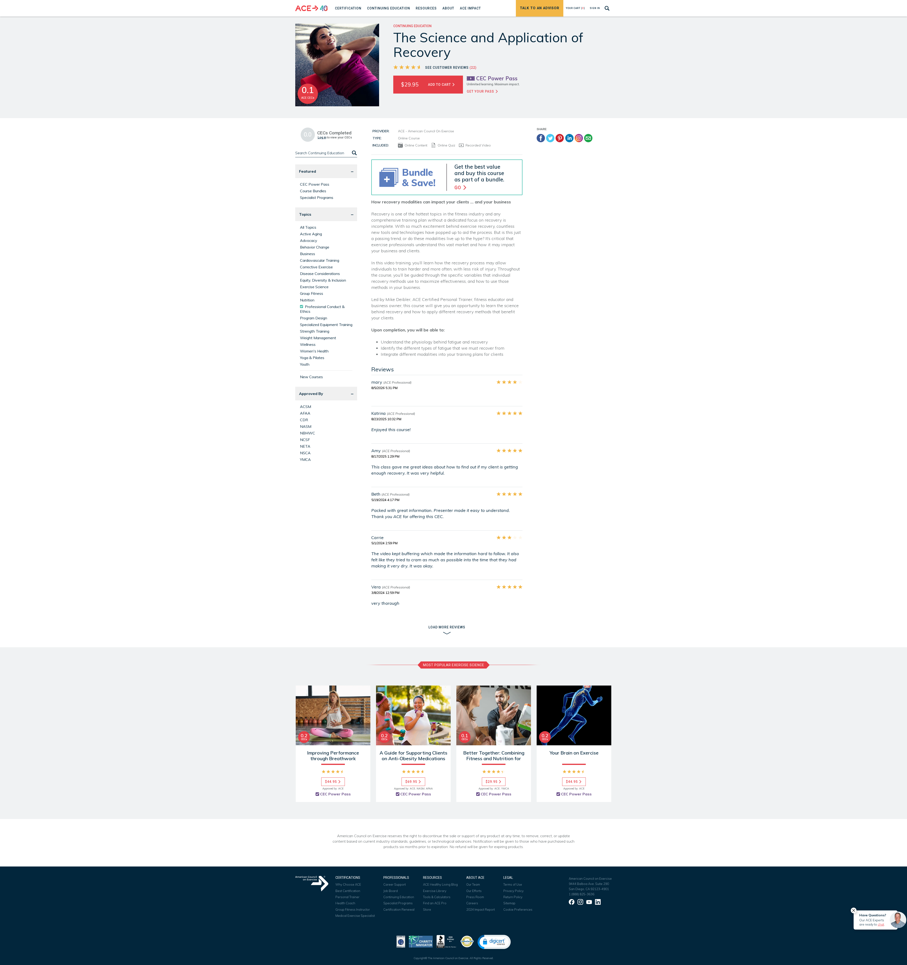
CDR (304, 419)
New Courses (311, 376)
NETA (305, 446)
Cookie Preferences (517, 909)
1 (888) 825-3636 (581, 894)
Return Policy (512, 897)
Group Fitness (311, 293)
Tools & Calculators (436, 897)
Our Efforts (474, 891)
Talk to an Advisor (539, 8)
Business (307, 253)
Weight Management (318, 337)
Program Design (313, 318)
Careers (472, 903)
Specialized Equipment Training (326, 324)
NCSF (305, 439)
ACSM (305, 406)
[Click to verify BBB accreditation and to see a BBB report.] (446, 941)
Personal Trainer (347, 897)
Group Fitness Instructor (352, 909)
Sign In (595, 8)
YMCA (305, 459)
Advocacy (308, 240)
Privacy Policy (513, 891)
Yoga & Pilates (312, 357)
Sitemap (509, 903)
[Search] (354, 153)
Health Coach (345, 903)
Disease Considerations (320, 273)
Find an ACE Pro (434, 903)
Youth (304, 364)
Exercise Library (434, 891)
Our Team (473, 884)
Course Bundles (313, 191)
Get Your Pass (481, 91)
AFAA (305, 413)
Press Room (475, 897)
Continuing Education (398, 897)
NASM (305, 426)
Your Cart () (575, 8)
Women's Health (314, 351)
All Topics (308, 227)
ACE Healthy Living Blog (440, 884)
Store (427, 909)
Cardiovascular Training (319, 260)
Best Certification (347, 891)
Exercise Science (314, 286)
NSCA (305, 452)
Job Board (390, 891)
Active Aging (311, 234)
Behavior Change (314, 247)
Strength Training (314, 331)
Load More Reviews (446, 627)
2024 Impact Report (480, 909)
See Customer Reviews (451, 67)
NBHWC (307, 433)
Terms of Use (512, 884)
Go (458, 187)
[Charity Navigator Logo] (421, 941)
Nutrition (307, 300)
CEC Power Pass (314, 184)
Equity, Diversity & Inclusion (323, 280)
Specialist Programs (316, 197)
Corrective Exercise (316, 267)
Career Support (394, 884)
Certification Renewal (399, 909)
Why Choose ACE (348, 884)
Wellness (308, 344)
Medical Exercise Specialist (355, 916)
